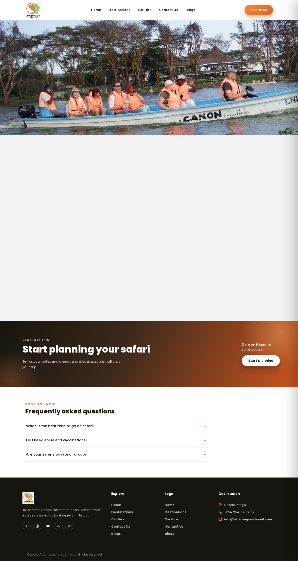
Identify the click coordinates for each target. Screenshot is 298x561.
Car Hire (118, 519)
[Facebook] (26, 526)
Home (116, 505)
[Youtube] (48, 526)
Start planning (260, 360)
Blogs (116, 534)
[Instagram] (37, 526)
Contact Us (120, 526)
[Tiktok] (69, 526)
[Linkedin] (59, 526)
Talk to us (258, 10)
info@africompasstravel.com (248, 519)
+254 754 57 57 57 (239, 512)
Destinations (122, 512)
